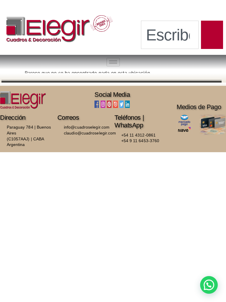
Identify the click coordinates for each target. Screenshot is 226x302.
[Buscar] (212, 35)
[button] (209, 285)
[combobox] (170, 35)
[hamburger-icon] (113, 62)
